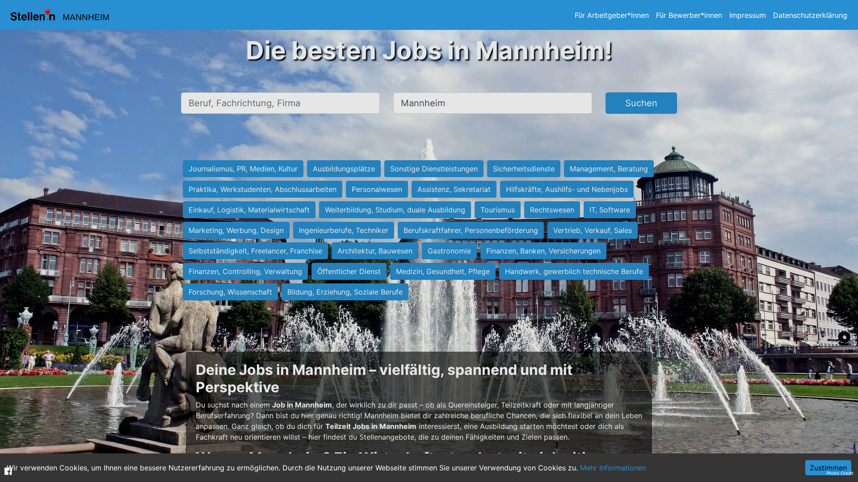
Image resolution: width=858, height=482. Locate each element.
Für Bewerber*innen (689, 15)
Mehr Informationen (613, 467)
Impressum (747, 15)
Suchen (641, 103)
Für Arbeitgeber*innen (612, 15)
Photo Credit (840, 473)
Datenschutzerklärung (810, 15)
